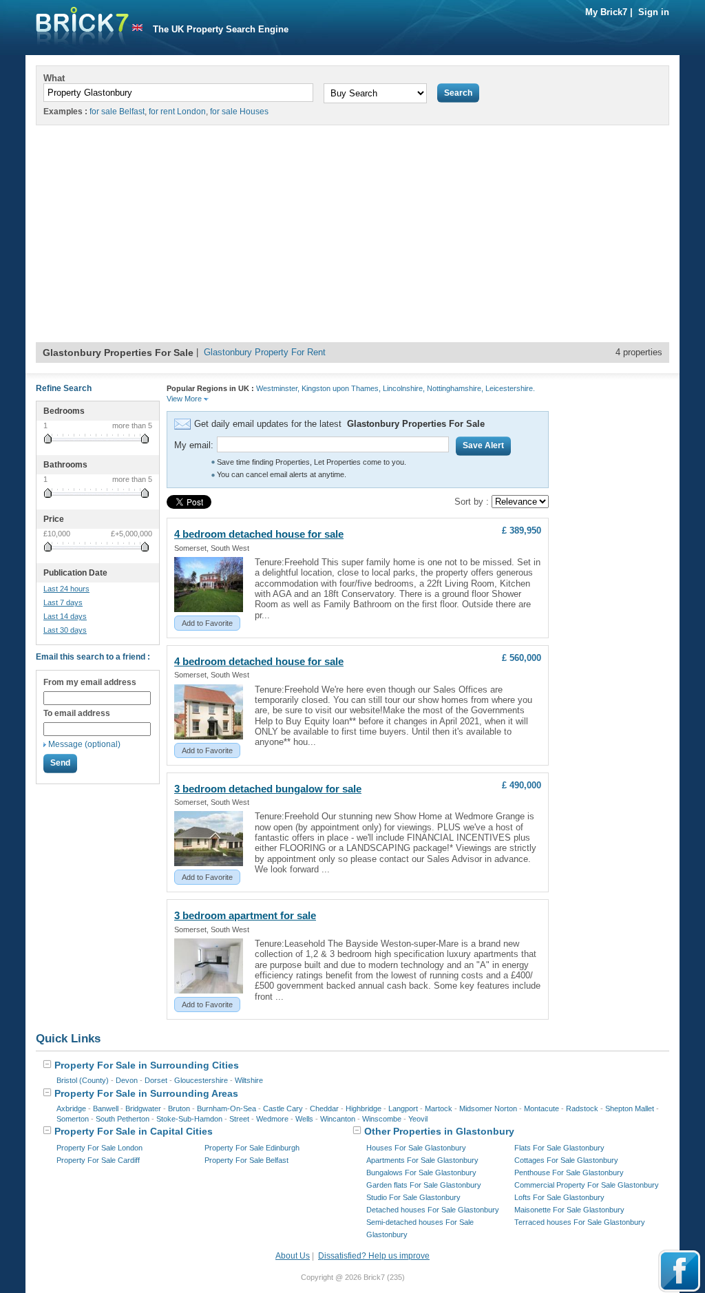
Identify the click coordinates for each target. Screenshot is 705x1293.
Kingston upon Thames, (341, 388)
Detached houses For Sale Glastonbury (432, 1210)
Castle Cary (283, 1108)
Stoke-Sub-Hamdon (189, 1119)
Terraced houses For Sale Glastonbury (579, 1222)
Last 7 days (63, 602)
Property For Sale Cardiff (98, 1160)
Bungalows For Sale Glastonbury (421, 1172)
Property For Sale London (99, 1148)
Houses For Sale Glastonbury (416, 1148)
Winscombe (381, 1119)
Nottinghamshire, (455, 388)
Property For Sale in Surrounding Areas (145, 1093)
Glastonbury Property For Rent (265, 352)
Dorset (156, 1080)
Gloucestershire (201, 1080)
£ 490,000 (521, 785)
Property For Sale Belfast (246, 1160)
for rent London (177, 111)
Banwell (105, 1108)
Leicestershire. (510, 388)
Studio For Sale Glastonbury (413, 1197)
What (54, 78)
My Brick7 (606, 12)
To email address (76, 713)
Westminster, (277, 388)
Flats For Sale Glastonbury (559, 1148)
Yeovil (418, 1119)
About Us (292, 1256)
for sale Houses (239, 111)
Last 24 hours (66, 589)
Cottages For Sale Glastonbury (566, 1160)
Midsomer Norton (488, 1108)
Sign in (653, 12)
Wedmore (272, 1119)
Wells (304, 1119)
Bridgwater (143, 1108)
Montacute (541, 1108)
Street (239, 1119)
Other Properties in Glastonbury (437, 1131)
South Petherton (122, 1119)
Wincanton (337, 1119)
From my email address (89, 682)
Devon (127, 1080)
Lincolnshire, (404, 388)
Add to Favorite (207, 623)
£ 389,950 (521, 530)
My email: (193, 445)
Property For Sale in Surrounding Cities (145, 1065)
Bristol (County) (82, 1080)
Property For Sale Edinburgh (251, 1148)
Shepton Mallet (629, 1108)
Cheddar (324, 1108)
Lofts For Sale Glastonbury (559, 1197)
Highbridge (363, 1108)
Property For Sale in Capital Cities (132, 1131)
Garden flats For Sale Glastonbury (423, 1185)
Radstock (582, 1108)
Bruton (179, 1108)
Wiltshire (249, 1080)
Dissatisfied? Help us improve (374, 1256)
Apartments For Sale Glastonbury (422, 1160)
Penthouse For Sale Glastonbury (569, 1172)
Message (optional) (84, 744)
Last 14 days (65, 616)
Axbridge (71, 1108)
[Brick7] (137, 28)
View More (185, 399)
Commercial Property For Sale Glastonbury (586, 1185)
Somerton (72, 1119)
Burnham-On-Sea (226, 1108)
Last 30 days (65, 630)
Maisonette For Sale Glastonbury (569, 1210)
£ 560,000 (521, 658)
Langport (403, 1108)
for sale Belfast (117, 111)
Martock (438, 1108)
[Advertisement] (352, 239)
